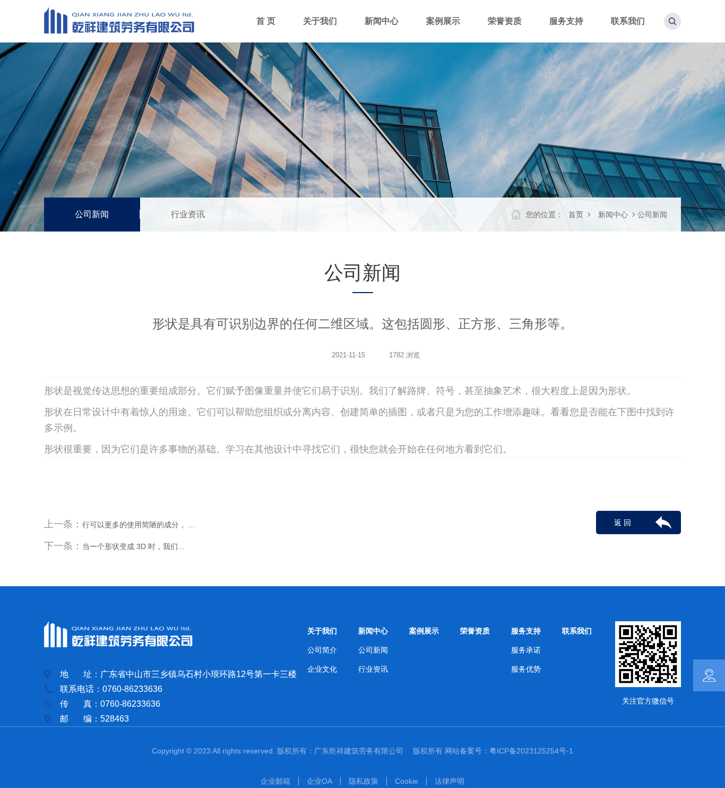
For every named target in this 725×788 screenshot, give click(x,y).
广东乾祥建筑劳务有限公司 (362, 751)
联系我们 (577, 631)
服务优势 (526, 669)
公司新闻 (92, 214)
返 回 (622, 522)
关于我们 (322, 631)
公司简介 (322, 650)
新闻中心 (613, 214)
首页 (575, 214)
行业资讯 (188, 214)
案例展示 (424, 631)
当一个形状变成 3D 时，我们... (133, 546)
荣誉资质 (475, 631)
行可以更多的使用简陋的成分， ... (138, 524)
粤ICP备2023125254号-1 (531, 751)
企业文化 (322, 669)
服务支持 (526, 631)
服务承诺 (526, 650)
